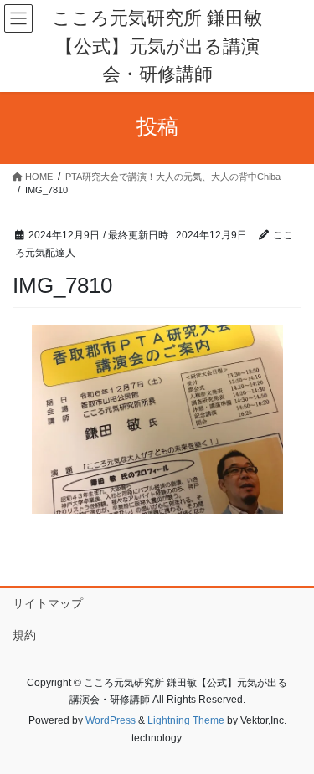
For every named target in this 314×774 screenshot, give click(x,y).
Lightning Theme (185, 720)
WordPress (110, 720)
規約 (24, 635)
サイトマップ (48, 603)
